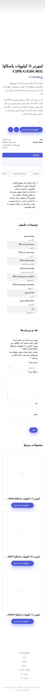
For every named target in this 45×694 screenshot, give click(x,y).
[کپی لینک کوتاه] (6, 162)
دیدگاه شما (32, 372)
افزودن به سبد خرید (30, 129)
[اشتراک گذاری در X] (34, 162)
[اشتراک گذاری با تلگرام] (15, 162)
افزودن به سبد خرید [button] (21, 505)
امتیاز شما (33, 362)
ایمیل (35, 414)
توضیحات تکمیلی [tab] (19, 173)
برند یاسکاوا (6, 139)
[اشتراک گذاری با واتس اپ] (20, 162)
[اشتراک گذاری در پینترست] (29, 162)
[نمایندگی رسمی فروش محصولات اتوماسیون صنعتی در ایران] (35, 7)
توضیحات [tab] (36, 173)
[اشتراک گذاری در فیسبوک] (39, 162)
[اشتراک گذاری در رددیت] (25, 162)
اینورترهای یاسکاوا (9, 142)
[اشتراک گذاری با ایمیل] (10, 162)
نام (36, 403)
